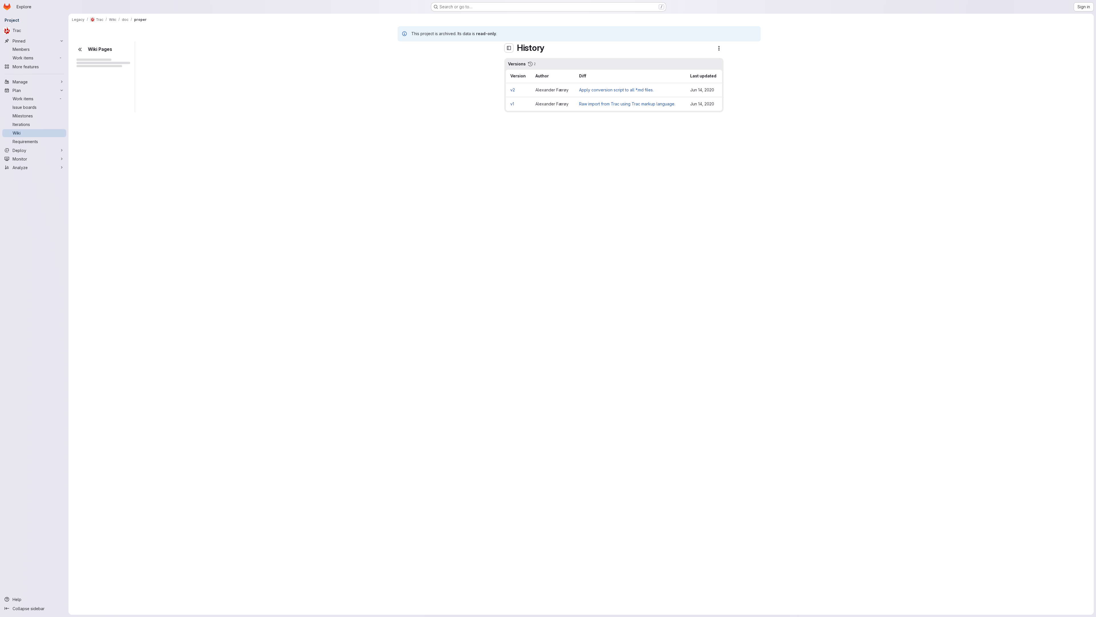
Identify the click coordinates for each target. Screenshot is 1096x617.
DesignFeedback (103, 581)
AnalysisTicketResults (101, 204)
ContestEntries (95, 572)
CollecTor (91, 458)
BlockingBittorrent (94, 100)
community (88, 129)
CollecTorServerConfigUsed (104, 496)
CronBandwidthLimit (100, 600)
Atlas (86, 232)
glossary (95, 543)
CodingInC (96, 430)
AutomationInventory (97, 91)
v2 (512, 89)
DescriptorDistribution (104, 506)
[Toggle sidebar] (508, 48)
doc (81, 166)
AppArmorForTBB (94, 81)
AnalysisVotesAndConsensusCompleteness (104, 487)
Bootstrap (91, 345)
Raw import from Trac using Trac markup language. (627, 103)
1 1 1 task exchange (100, 176)
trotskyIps (96, 251)
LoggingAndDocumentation (104, 449)
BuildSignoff (98, 374)
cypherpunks (90, 157)
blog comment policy (104, 534)
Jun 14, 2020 (702, 89)
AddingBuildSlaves (104, 364)
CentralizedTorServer (101, 402)
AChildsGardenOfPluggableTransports (101, 185)
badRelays (92, 242)
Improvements (100, 515)
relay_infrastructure (100, 138)
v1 (512, 103)
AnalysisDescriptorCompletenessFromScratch (104, 477)
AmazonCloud (95, 195)
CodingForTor (95, 421)
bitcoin (88, 298)
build (87, 355)
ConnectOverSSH (99, 562)
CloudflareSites (97, 411)
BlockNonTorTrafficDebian (101, 336)
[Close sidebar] (79, 49)
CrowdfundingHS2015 (98, 147)
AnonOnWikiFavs (93, 72)
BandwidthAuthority (100, 261)
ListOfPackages (101, 383)
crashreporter (95, 590)
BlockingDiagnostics (101, 308)
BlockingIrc (92, 317)
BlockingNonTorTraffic (101, 326)
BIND (86, 289)
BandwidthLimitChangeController (101, 279)
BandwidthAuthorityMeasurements (101, 270)
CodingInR (96, 440)
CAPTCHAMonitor (99, 392)
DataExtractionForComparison (101, 609)
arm (85, 223)
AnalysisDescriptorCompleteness (104, 468)
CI (79, 119)
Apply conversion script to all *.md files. (616, 89)
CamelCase (88, 110)
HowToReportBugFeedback (104, 553)
